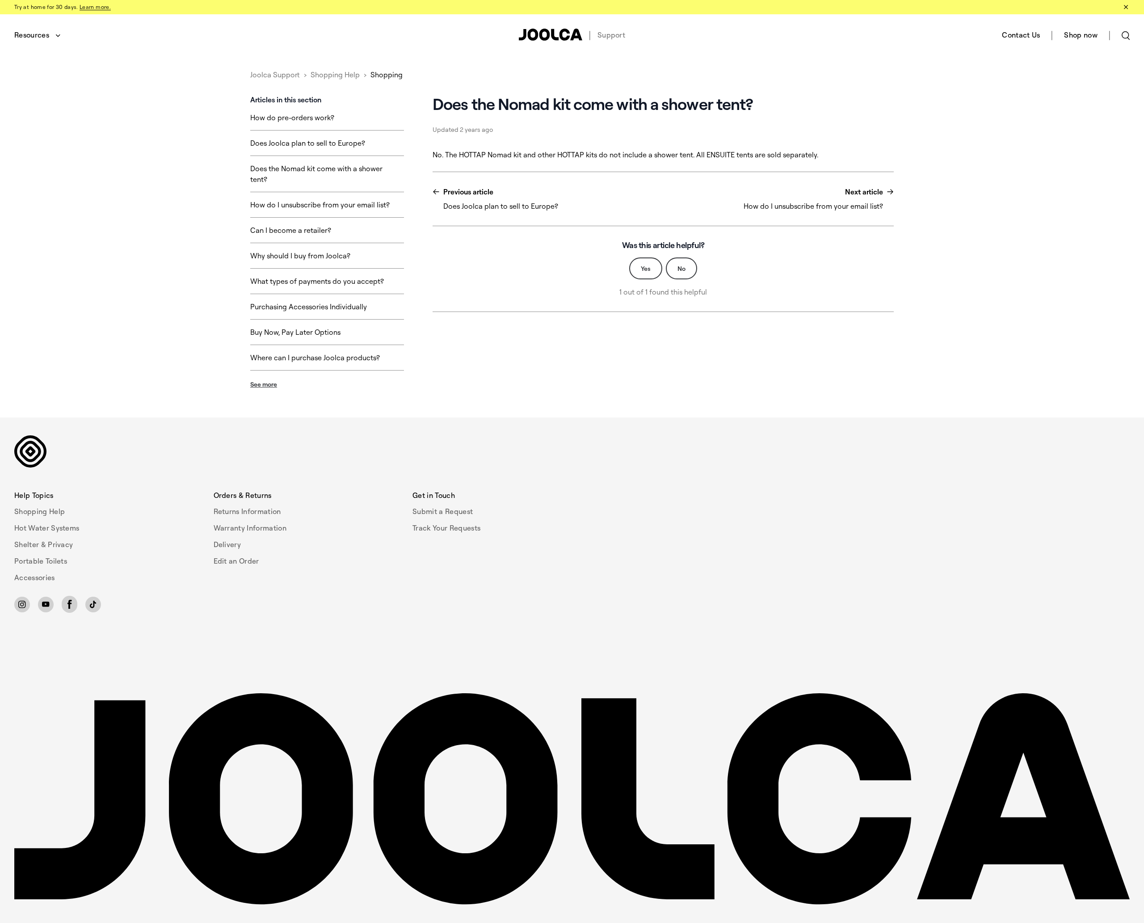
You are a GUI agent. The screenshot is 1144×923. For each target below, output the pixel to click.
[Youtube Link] (46, 604)
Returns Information (247, 511)
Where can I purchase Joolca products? (315, 357)
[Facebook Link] (69, 604)
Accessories (34, 577)
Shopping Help (335, 74)
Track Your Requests (446, 527)
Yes (646, 268)
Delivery (227, 544)
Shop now (1081, 34)
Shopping (386, 74)
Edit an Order (236, 560)
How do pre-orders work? (292, 117)
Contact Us (1021, 34)
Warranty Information (250, 527)
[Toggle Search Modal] (1126, 35)
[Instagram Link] (22, 604)
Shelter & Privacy (43, 544)
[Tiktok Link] (93, 604)
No (681, 268)
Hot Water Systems (46, 527)
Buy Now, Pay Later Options (295, 332)
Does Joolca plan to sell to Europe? (307, 143)
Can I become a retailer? (290, 230)
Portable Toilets (40, 560)
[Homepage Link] (572, 799)
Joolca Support (275, 74)
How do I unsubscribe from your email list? (320, 204)
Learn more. (95, 7)
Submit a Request (442, 511)
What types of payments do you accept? (317, 281)
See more (263, 384)
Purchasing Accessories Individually (308, 306)
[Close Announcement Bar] (1125, 7)
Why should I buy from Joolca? (300, 255)
